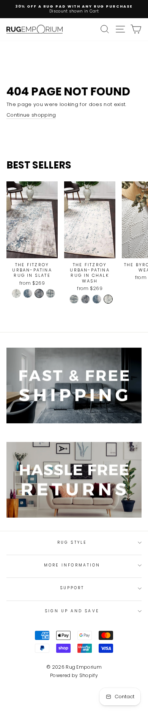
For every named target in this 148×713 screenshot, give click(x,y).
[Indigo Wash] (27, 293)
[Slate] (39, 293)
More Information (72, 565)
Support (72, 588)
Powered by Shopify (74, 675)
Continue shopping (31, 115)
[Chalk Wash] (16, 293)
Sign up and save (72, 611)
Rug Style (72, 542)
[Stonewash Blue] (50, 293)
